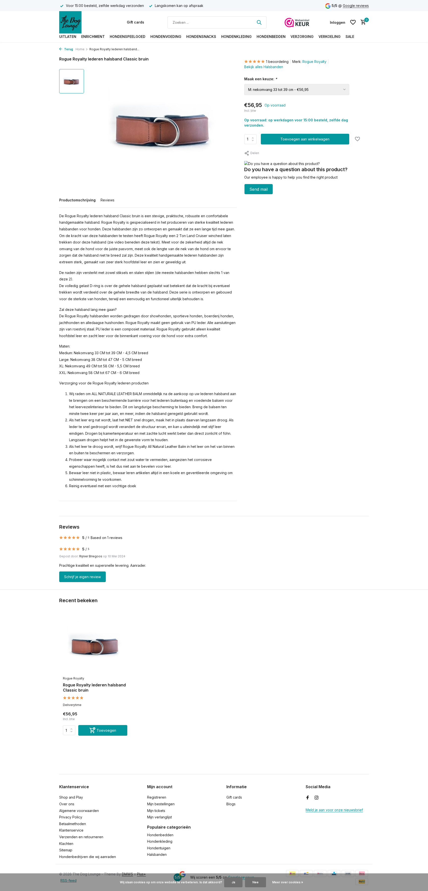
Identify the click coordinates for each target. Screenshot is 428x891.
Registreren (156, 797)
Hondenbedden (271, 36)
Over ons (66, 804)
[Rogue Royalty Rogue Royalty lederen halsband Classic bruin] (95, 645)
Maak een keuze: (260, 79)
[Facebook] (308, 798)
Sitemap (65, 850)
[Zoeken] (259, 22)
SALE (350, 36)
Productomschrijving (77, 200)
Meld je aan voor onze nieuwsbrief (334, 810)
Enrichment (93, 36)
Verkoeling (330, 36)
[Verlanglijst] (353, 22)
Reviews (107, 200)
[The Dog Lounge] (84, 22)
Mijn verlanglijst (159, 817)
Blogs (231, 804)
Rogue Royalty (314, 61)
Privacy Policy (70, 817)
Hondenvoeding (165, 36)
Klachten (66, 843)
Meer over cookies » (287, 882)
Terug (68, 49)
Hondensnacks (201, 36)
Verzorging (302, 36)
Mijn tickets (156, 811)
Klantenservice (71, 830)
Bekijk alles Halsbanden (263, 67)
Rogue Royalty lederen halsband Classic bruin (94, 687)
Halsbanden (157, 854)
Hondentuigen (158, 848)
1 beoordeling (277, 61)
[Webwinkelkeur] (297, 22)
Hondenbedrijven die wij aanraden (87, 857)
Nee (255, 882)
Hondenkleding (236, 36)
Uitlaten (67, 36)
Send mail (258, 189)
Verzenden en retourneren (81, 837)
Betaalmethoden (72, 824)
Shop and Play (71, 797)
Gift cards (135, 22)
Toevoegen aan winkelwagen (304, 139)
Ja (233, 882)
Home (80, 49)
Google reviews (356, 5)
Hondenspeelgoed (127, 36)
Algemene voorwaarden (79, 811)
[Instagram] (317, 798)
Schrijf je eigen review (82, 577)
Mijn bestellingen (161, 804)
